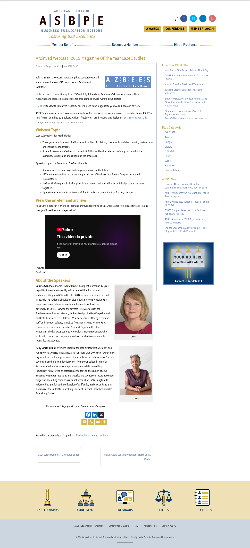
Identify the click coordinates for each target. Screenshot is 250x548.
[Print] (84, 422)
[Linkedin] (95, 415)
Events (95, 435)
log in (140, 205)
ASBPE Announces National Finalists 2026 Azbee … (187, 203)
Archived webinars (80, 435)
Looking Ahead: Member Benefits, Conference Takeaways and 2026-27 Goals (186, 186)
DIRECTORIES (202, 510)
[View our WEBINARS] (125, 497)
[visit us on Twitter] (193, 18)
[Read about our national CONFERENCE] (86, 497)
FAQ (136, 525)
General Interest (173, 170)
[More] (104, 422)
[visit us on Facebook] (183, 18)
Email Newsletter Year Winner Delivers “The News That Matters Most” (186, 102)
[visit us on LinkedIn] (202, 18)
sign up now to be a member (66, 122)
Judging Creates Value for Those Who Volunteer (184, 91)
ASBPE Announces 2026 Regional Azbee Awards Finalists (185, 221)
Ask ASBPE (170, 132)
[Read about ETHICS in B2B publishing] (164, 497)
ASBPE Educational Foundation (88, 525)
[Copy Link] (91, 422)
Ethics (168, 156)
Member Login (150, 525)
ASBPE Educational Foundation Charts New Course (186, 77)
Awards (168, 137)
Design (168, 141)
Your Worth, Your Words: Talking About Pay (186, 70)
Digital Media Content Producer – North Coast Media (127, 457)
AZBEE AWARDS (48, 510)
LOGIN (202, 29)
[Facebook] (88, 415)
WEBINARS (125, 510)
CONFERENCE (175, 29)
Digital (168, 146)
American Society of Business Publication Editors (106, 537)
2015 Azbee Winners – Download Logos (58, 454)
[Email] (98, 422)
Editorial (169, 151)
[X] (101, 415)
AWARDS (152, 29)
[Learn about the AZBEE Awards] (47, 497)
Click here (41, 105)
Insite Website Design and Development (156, 537)
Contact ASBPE (169, 525)
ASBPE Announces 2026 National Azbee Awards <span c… (187, 194)
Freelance (169, 165)
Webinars (105, 435)
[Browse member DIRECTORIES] (202, 497)
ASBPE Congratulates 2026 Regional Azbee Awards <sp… (185, 212)
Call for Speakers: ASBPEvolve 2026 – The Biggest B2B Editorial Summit (186, 229)
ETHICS (164, 510)
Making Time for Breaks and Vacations (184, 84)
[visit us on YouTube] (212, 18)
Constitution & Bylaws (119, 525)
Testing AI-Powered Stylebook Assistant (186, 114)
